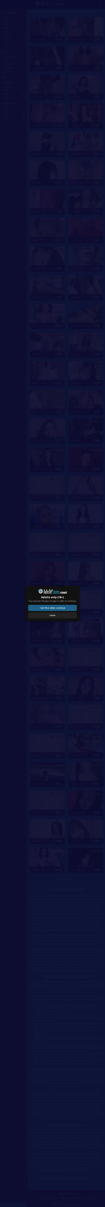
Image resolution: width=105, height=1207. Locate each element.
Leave (52, 615)
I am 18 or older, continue (52, 607)
